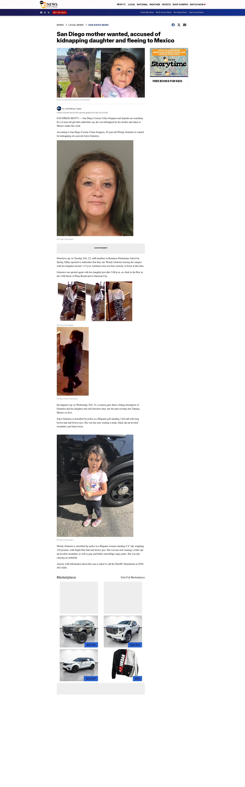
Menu (120, 4)
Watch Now (197, 4)
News (60, 25)
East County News (196, 12)
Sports (166, 4)
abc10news (42, 13)
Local (131, 4)
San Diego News (180, 12)
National (142, 4)
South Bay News (147, 12)
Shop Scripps (180, 4)
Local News (76, 25)
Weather (155, 4)
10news (49, 13)
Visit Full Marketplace (133, 577)
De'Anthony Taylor (73, 108)
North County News (164, 12)
